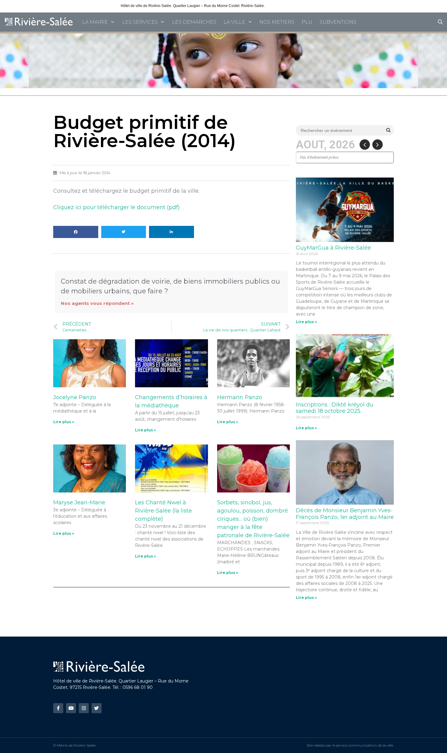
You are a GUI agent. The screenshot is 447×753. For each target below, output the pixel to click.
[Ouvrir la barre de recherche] (440, 22)
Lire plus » (63, 422)
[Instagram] (84, 708)
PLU (307, 22)
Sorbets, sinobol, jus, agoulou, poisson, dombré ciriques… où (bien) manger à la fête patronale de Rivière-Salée (253, 519)
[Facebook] (58, 708)
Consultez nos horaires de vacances (296, 6)
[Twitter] (97, 708)
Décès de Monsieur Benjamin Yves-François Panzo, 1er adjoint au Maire (345, 513)
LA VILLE (234, 22)
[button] (75, 232)
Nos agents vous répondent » (97, 303)
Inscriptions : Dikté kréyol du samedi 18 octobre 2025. (334, 408)
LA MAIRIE (95, 22)
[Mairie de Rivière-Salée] (39, 22)
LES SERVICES (140, 22)
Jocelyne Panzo (74, 397)
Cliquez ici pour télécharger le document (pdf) (116, 207)
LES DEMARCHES (194, 22)
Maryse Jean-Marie (79, 502)
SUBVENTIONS (338, 22)
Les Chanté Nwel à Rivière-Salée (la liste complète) (163, 510)
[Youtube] (71, 708)
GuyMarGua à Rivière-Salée (333, 247)
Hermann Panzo (239, 397)
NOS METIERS (276, 22)
